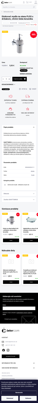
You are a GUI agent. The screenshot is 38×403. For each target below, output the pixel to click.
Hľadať (34, 7)
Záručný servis (6, 373)
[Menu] (36, 2)
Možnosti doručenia (26, 73)
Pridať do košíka (18, 79)
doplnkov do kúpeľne (10, 149)
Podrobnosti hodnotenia (24, 23)
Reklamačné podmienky (8, 378)
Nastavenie (19, 392)
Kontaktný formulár (10, 356)
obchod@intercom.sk (11, 341)
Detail (11, 240)
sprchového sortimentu (27, 147)
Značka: (30, 30)
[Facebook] (3, 349)
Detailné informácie (7, 84)
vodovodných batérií (14, 147)
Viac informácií (6, 388)
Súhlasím (28, 398)
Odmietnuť (9, 398)
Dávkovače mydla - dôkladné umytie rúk (18, 184)
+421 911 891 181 (10, 345)
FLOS (32, 175)
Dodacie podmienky (7, 375)
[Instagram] (7, 349)
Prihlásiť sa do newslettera (11, 319)
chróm (32, 171)
